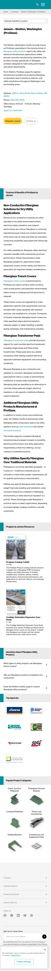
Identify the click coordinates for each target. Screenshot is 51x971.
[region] (24, 957)
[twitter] (12, 915)
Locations (14, 12)
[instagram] (31, 915)
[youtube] (25, 915)
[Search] (37, 4)
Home (6, 12)
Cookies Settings (24, 962)
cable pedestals (26, 426)
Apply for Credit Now (13, 110)
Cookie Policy (16, 955)
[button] (25, 665)
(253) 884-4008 (17, 100)
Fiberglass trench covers (14, 281)
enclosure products (12, 430)
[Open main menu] (43, 4)
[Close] (45, 949)
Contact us (31, 121)
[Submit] (44, 936)
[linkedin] (18, 915)
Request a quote (13, 121)
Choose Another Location (16, 21)
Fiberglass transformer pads (16, 340)
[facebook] (5, 915)
